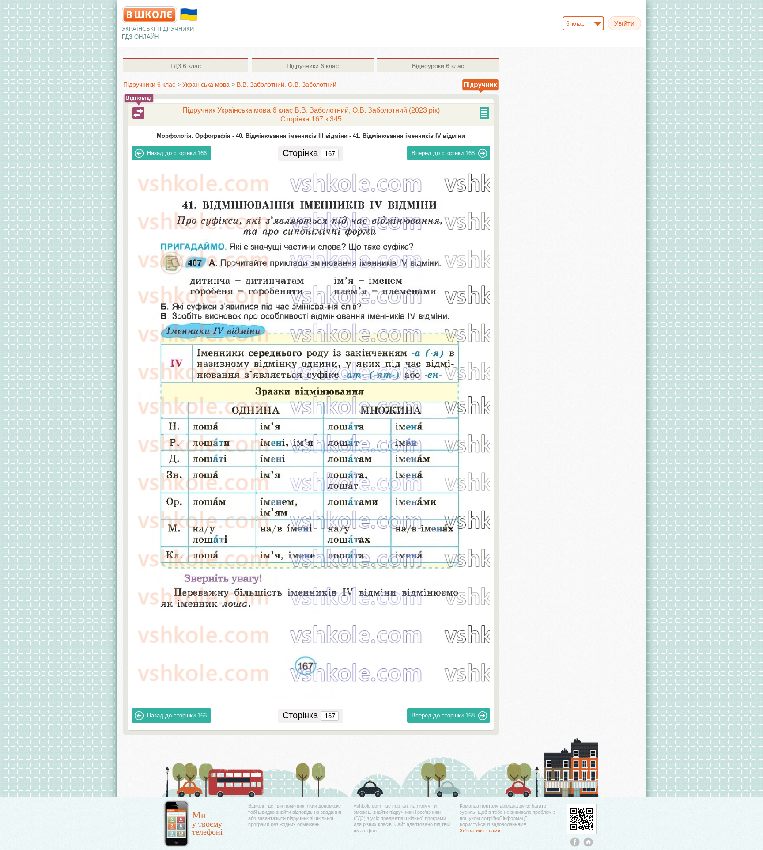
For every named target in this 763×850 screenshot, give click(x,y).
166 (177, 153)
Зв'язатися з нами (480, 830)
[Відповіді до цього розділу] (138, 113)
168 (443, 153)
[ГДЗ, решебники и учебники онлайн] (149, 14)
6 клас (185, 65)
